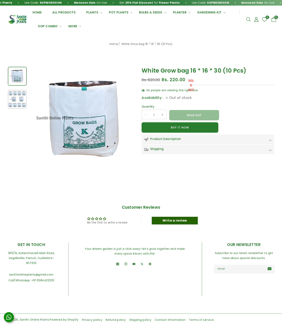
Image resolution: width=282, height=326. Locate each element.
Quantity (148, 107)
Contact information (170, 320)
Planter (180, 12)
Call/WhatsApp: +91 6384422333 (31, 280)
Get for (143, 3)
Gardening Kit (209, 12)
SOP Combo (48, 26)
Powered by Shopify (64, 320)
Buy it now (180, 128)
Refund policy (116, 320)
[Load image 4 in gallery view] (17, 99)
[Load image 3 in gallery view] (17, 76)
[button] (248, 19)
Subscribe (270, 268)
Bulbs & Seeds (150, 12)
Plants (92, 12)
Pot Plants (118, 12)
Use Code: (36, 3)
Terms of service (201, 320)
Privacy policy (92, 320)
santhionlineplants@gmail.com (31, 274)
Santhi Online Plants (34, 320)
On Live (83, 3)
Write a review (174, 220)
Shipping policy (140, 320)
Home (114, 44)
